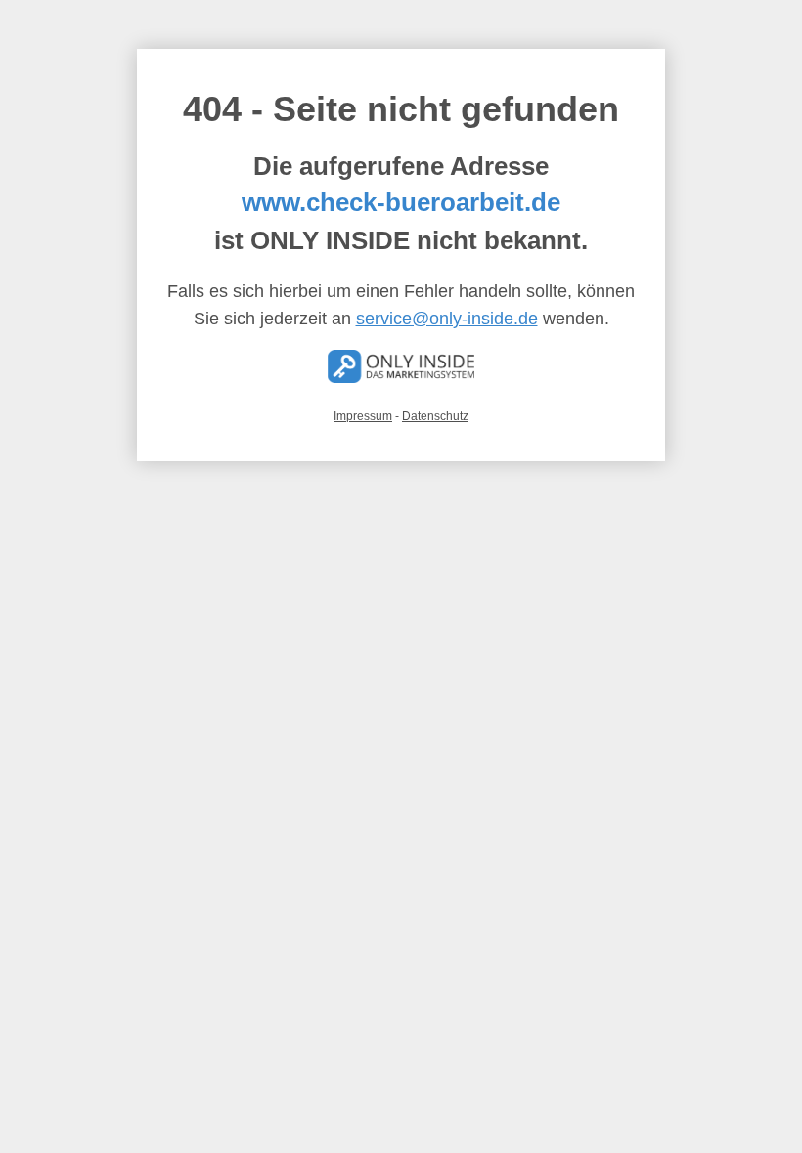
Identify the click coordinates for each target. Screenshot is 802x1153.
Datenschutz (435, 416)
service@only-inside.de (447, 318)
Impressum (363, 416)
